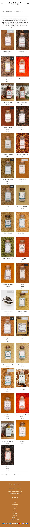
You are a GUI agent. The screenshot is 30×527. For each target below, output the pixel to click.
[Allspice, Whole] (22, 40)
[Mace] (22, 273)
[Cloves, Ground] (7, 116)
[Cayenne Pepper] (22, 66)
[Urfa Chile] (7, 455)
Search (15, 515)
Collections (9, 11)
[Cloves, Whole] (22, 116)
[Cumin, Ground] (22, 168)
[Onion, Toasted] (7, 378)
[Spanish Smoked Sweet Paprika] (22, 403)
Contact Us (15, 504)
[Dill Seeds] (7, 195)
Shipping (15, 506)
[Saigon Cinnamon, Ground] (7, 403)
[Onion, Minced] (22, 353)
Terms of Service (15, 519)
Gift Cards (15, 513)
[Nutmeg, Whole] (22, 326)
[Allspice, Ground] (7, 40)
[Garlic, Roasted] (22, 222)
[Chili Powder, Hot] (7, 92)
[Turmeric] (22, 430)
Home (2, 11)
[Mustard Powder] (22, 300)
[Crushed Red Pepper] (22, 143)
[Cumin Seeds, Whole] (7, 168)
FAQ (15, 509)
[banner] (14, 3)
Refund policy (15, 517)
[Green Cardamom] (7, 247)
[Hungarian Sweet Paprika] (22, 247)
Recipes (15, 511)
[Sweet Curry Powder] (7, 430)
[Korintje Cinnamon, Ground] (7, 273)
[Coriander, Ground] (7, 143)
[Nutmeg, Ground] (7, 326)
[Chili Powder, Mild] (22, 92)
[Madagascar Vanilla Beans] (7, 300)
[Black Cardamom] (7, 66)
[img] (12, 497)
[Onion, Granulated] (7, 353)
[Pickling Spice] (22, 378)
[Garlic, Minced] (7, 222)
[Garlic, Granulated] (22, 195)
